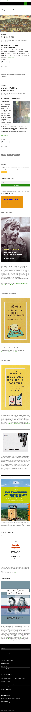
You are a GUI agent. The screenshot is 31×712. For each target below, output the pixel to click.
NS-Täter (8, 681)
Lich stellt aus (4, 666)
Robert (2, 681)
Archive (4, 74)
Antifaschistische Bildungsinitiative (9, 700)
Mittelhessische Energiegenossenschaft (10, 698)
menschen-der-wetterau (21, 471)
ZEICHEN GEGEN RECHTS (7, 658)
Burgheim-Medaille (5, 668)
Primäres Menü (29, 3)
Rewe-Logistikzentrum (14, 684)
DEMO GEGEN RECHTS (7, 660)
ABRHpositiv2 (4, 684)
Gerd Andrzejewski (5, 678)
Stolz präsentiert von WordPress (7, 710)
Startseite (3, 34)
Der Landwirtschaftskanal (7, 702)
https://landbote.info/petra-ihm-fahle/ (9, 351)
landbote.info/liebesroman (14, 423)
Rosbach (10, 686)
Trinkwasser (8, 689)
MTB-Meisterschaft (5, 663)
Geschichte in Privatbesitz (10, 89)
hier (16, 572)
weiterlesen (11, 57)
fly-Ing (2, 689)
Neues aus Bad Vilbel (6, 704)
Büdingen (7, 37)
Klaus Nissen (16, 40)
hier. (13, 526)
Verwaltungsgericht (19, 74)
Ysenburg (4, 76)
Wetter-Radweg (4, 701)
